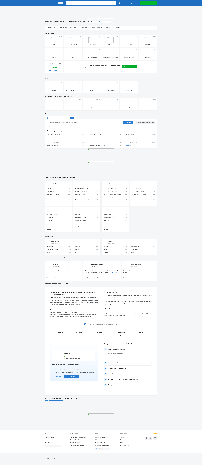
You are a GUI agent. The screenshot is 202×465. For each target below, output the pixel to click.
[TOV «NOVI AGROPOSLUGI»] (148, 403)
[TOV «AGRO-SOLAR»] (51, 411)
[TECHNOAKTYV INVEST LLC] (76, 407)
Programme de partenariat (102, 445)
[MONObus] (100, 407)
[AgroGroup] (63, 407)
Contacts (47, 442)
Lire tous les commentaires (75, 258)
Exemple (110, 356)
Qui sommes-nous (50, 437)
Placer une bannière (100, 442)
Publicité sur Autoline (100, 437)
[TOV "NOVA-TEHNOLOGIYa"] (63, 403)
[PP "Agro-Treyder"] (51, 407)
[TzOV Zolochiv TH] (88, 403)
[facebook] (150, 438)
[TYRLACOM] (136, 403)
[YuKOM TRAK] (124, 407)
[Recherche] (68, 3)
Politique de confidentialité (76, 439)
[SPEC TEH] (124, 403)
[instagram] (155, 438)
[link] (54, 67)
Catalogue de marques (76, 447)
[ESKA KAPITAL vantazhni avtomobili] (112, 403)
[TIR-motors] (100, 403)
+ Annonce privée (56, 376)
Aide (46, 439)
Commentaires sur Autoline (77, 445)
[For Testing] (148, 407)
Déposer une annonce (129, 66)
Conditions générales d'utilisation (78, 437)
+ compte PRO (71, 376)
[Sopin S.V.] (88, 407)
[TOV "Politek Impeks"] (136, 407)
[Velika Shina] (63, 411)
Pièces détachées (51, 114)
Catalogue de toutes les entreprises (54, 400)
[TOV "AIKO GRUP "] (51, 403)
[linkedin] (146, 438)
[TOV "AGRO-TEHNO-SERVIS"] (112, 407)
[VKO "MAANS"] (76, 403)
